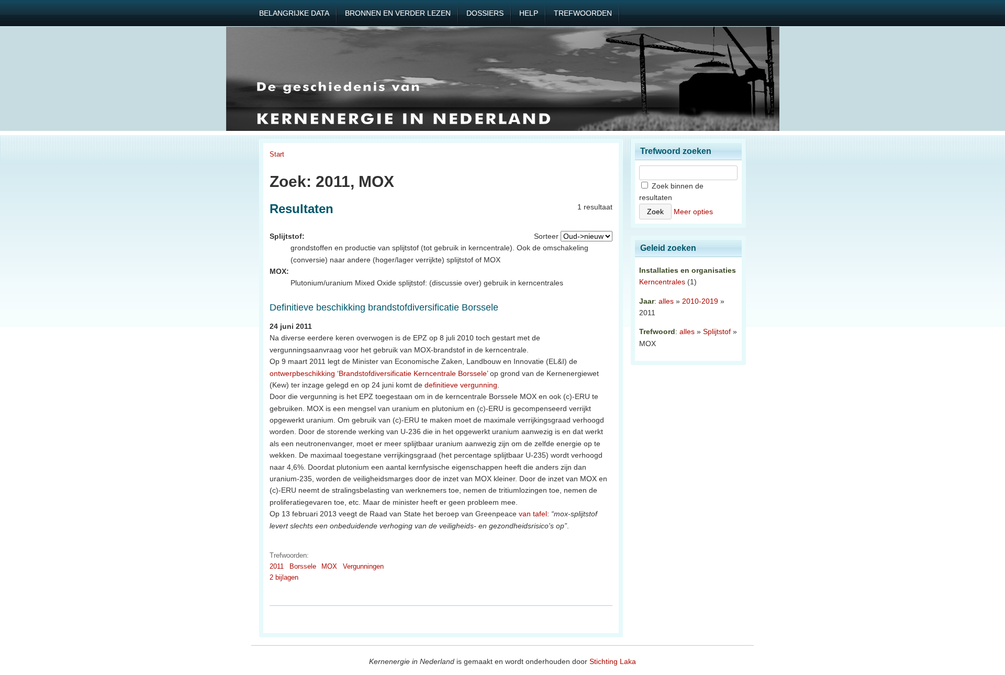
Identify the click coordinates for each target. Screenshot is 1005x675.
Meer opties (693, 211)
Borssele (302, 566)
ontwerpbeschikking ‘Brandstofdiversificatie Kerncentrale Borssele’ (379, 373)
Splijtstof (717, 331)
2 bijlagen (284, 577)
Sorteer (546, 236)
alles (666, 301)
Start (277, 154)
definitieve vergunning (461, 385)
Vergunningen (363, 566)
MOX (329, 566)
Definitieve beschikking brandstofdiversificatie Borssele (384, 307)
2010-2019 (700, 301)
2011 (277, 566)
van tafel (533, 514)
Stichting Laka (612, 661)
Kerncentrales (662, 282)
